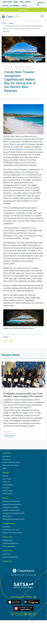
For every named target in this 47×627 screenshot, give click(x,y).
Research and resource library (12, 533)
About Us (6, 453)
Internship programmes (10, 557)
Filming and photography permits (14, 519)
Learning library (8, 540)
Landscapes (6, 527)
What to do (6, 482)
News (11, 23)
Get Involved (8, 550)
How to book (7, 479)
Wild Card (6, 488)
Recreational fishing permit (11, 501)
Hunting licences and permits (12, 504)
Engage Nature (9, 523)
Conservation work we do (11, 530)
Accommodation (8, 485)
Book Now (23, 10)
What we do (6, 459)
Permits (6, 498)
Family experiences (9, 546)
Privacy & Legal (31, 575)
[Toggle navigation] (42, 16)
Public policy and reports (11, 465)
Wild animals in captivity (10, 507)
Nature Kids (7, 537)
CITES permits (7, 516)
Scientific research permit (11, 510)
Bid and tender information (11, 462)
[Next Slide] (45, 400)
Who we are (6, 456)
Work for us (6, 554)
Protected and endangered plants (14, 513)
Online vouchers (8, 493)
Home (4, 23)
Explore (6, 472)
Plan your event (8, 491)
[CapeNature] (23, 570)
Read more (10, 435)
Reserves (6, 476)
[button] (15, 6)
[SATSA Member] (23, 585)
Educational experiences (10, 543)
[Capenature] (11, 16)
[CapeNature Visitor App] (14, 602)
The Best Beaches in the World (21, 149)
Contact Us (7, 561)
